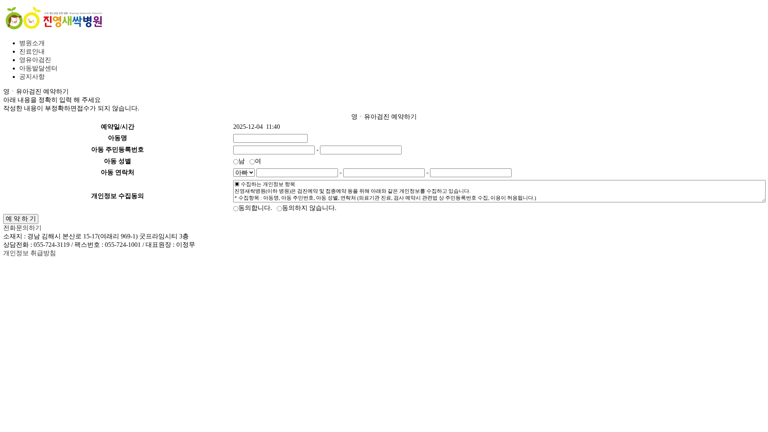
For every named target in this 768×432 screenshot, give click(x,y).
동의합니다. (256, 207)
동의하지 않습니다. (311, 207)
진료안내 (32, 51)
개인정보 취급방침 (29, 253)
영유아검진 (35, 59)
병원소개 (32, 43)
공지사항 (32, 76)
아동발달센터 (38, 68)
